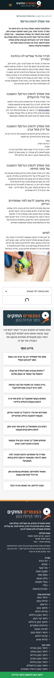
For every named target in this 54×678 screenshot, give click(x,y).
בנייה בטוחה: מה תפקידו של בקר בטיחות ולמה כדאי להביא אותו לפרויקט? (27, 386)
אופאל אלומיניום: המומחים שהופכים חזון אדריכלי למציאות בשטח (27, 473)
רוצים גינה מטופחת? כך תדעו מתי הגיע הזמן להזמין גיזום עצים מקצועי (27, 428)
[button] (10, 5)
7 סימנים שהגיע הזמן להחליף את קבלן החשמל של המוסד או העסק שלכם (27, 372)
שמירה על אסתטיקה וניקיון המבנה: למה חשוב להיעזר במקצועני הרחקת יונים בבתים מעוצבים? (27, 458)
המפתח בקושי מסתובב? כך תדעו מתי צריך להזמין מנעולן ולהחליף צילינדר (27, 400)
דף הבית (48, 16)
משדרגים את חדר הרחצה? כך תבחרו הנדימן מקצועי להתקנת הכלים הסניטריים (27, 414)
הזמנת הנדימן (44, 110)
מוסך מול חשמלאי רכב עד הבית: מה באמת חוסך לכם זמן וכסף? (27, 358)
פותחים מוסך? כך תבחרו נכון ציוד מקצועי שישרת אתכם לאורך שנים (27, 442)
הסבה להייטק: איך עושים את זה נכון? (27, 485)
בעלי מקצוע (40, 16)
